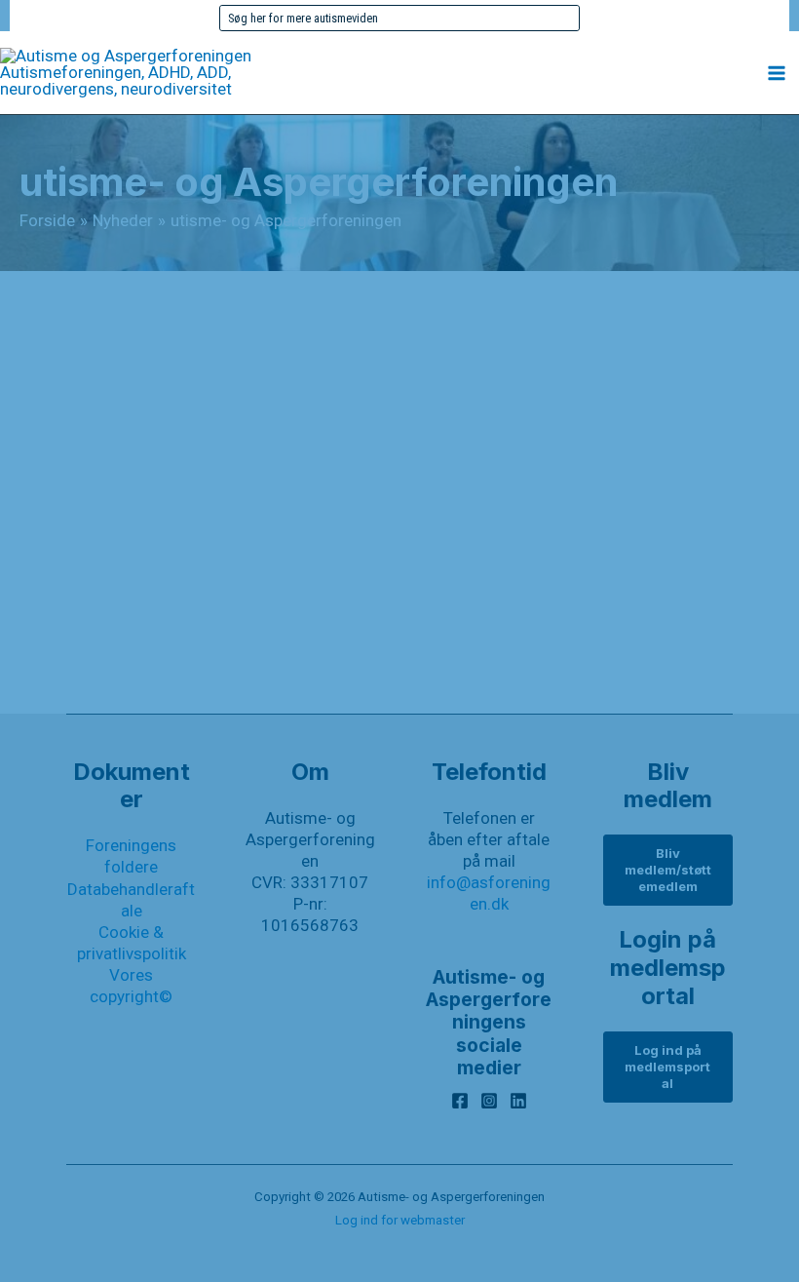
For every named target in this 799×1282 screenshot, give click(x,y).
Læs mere (136, 672)
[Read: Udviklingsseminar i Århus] (399, 484)
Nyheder (95, 711)
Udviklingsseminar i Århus (214, 568)
